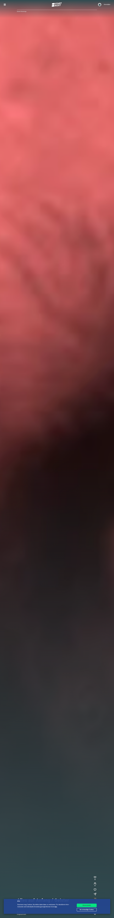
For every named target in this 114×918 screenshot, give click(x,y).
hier (55, 907)
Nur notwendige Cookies (87, 909)
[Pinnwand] (95, 889)
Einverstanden (87, 905)
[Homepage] (57, 5)
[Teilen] (95, 894)
